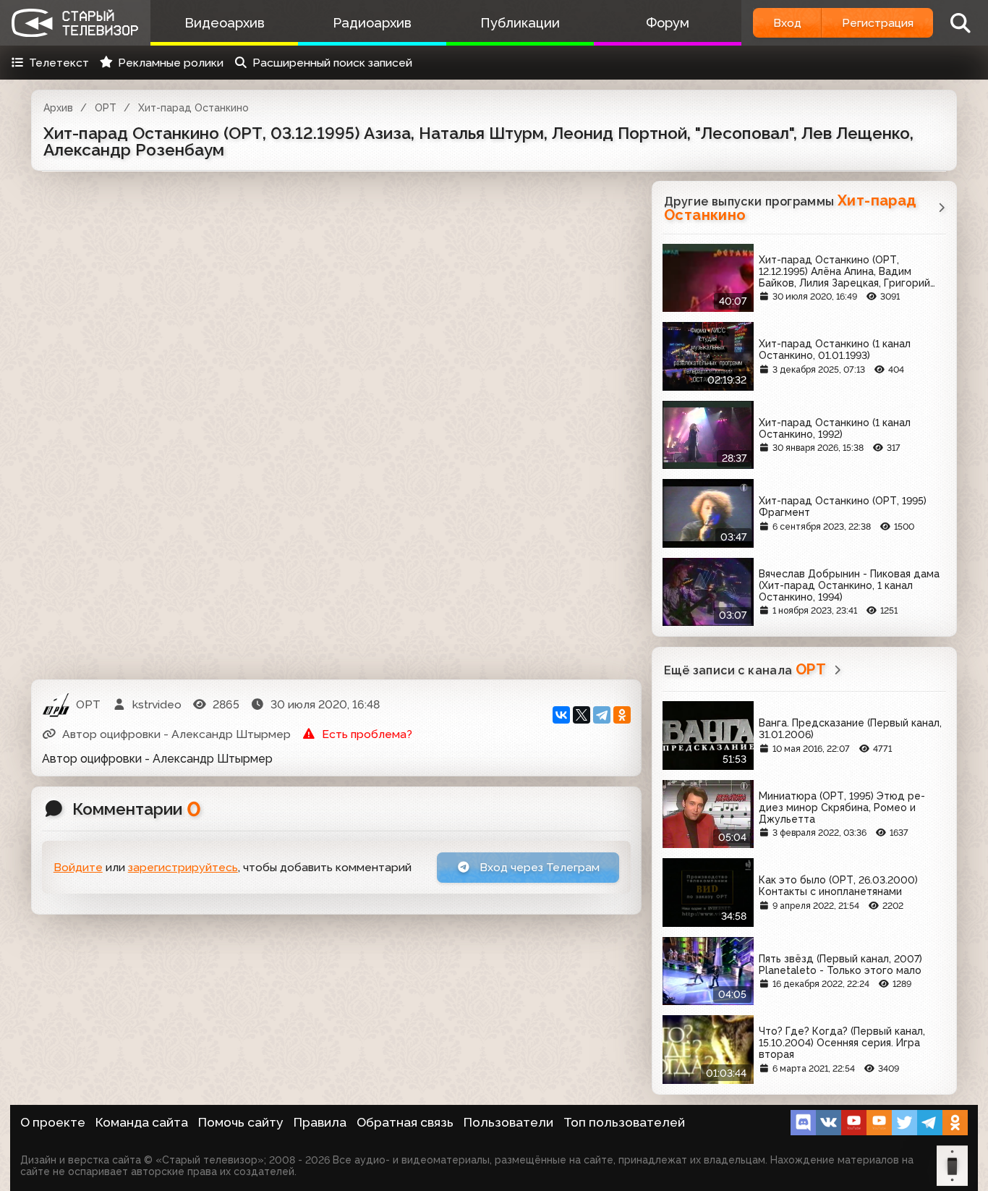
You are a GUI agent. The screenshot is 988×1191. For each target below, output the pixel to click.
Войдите (78, 867)
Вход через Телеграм (538, 867)
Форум (667, 22)
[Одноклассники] (622, 715)
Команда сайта (141, 1122)
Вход (787, 23)
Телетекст (59, 62)
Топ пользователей (624, 1122)
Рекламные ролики (170, 62)
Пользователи (508, 1122)
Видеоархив (224, 22)
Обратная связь (405, 1122)
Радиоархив (372, 22)
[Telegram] (601, 715)
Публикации (520, 22)
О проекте (52, 1122)
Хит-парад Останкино (193, 108)
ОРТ (105, 108)
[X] (581, 715)
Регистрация (878, 23)
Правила (320, 1122)
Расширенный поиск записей (332, 62)
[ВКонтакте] (561, 715)
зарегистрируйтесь (183, 867)
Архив (58, 108)
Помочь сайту (241, 1122)
